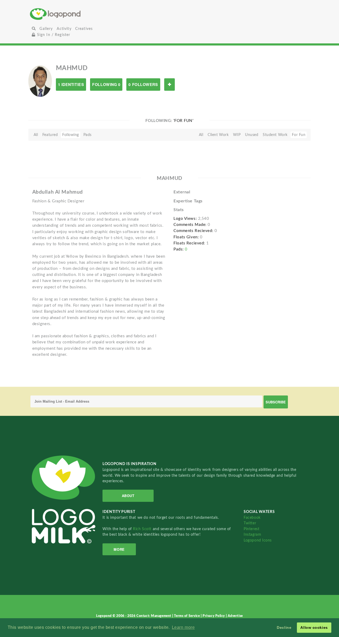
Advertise (235, 615)
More (119, 549)
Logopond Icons (258, 540)
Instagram (252, 534)
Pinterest (251, 529)
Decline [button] (284, 627)
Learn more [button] (183, 627)
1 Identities (71, 84)
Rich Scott (143, 529)
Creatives (84, 29)
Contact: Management (154, 615)
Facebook (252, 518)
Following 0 (106, 84)
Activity (64, 29)
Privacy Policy (214, 615)
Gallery (46, 29)
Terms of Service (187, 615)
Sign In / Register (52, 35)
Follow (169, 84)
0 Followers (143, 84)
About (128, 495)
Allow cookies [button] (314, 627)
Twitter (250, 523)
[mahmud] (40, 81)
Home (76, 14)
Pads (87, 135)
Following (70, 135)
